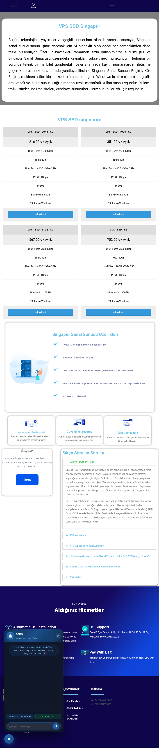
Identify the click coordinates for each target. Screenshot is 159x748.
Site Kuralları (73, 701)
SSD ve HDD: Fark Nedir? (82, 461)
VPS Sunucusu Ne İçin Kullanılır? (86, 545)
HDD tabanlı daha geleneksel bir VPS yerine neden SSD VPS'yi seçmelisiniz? (109, 556)
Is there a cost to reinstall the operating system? (94, 566)
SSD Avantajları (77, 535)
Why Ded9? (75, 577)
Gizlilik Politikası (74, 708)
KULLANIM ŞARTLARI (72, 717)
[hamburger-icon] (112, 6)
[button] (109, 462)
